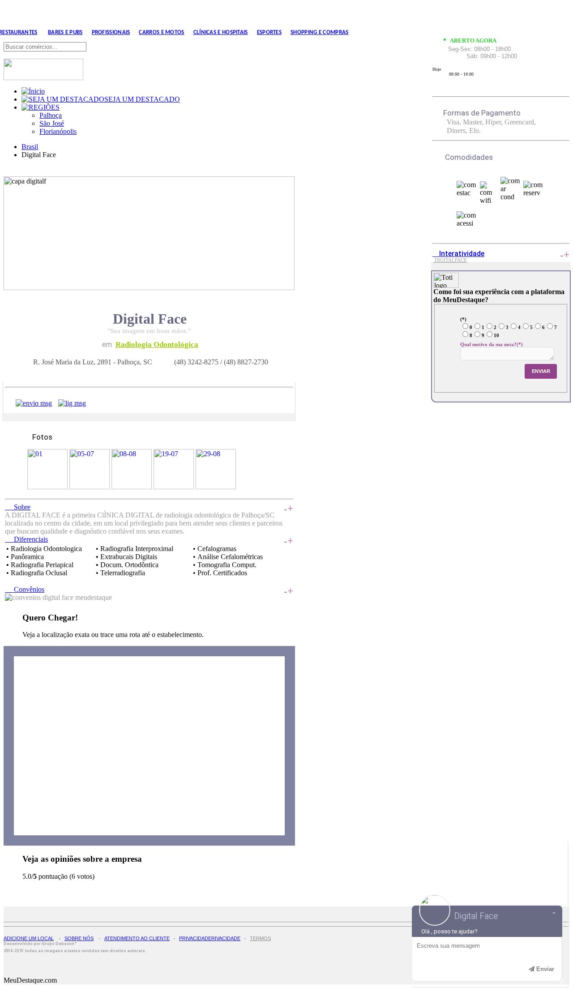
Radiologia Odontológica (156, 344)
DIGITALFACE (450, 260)
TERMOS (260, 938)
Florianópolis (58, 131)
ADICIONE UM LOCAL (29, 938)
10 (496, 335)
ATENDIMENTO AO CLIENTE (137, 938)
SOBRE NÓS (79, 938)
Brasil (29, 146)
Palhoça (50, 115)
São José (51, 123)
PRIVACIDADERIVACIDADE (209, 938)
